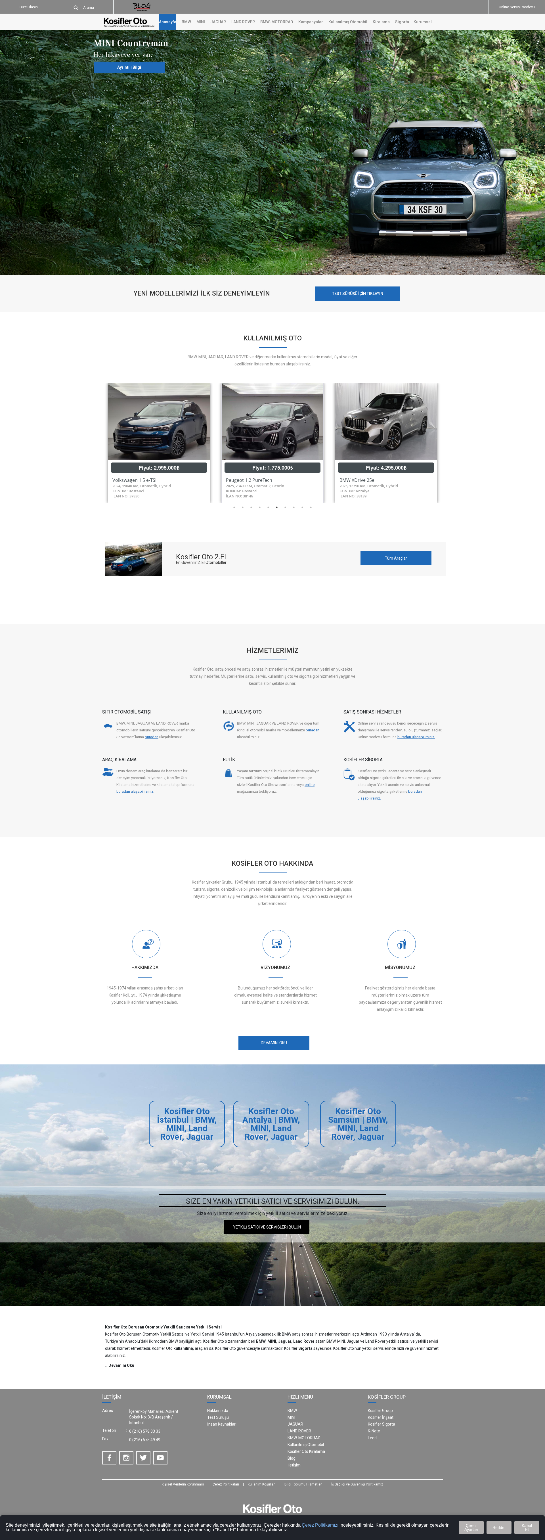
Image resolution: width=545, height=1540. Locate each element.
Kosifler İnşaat (380, 1417)
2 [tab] (243, 507)
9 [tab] (302, 507)
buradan (151, 737)
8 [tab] (294, 507)
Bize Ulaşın (29, 7)
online (310, 784)
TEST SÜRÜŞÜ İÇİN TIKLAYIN (357, 293)
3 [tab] (251, 507)
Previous (98, 443)
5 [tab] (268, 507)
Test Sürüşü (218, 1417)
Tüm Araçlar (396, 558)
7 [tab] (285, 507)
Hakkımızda (217, 1410)
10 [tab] (311, 507)
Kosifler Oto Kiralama (306, 1451)
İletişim (294, 1465)
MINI (291, 1417)
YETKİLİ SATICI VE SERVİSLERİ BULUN (267, 1227)
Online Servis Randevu (517, 7)
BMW (292, 1410)
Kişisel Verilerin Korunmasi (183, 1484)
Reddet (499, 1527)
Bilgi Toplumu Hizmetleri (303, 1484)
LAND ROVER (299, 1431)
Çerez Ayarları (471, 1527)
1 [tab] (234, 507)
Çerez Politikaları (226, 1484)
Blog (291, 1458)
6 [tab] (277, 507)
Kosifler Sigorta (381, 1424)
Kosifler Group (380, 1410)
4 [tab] (260, 507)
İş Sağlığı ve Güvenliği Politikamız (357, 1484)
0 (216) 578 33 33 (144, 1431)
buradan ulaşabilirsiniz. (416, 737)
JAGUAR (295, 1424)
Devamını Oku (121, 1365)
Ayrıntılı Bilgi (129, 67)
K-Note (374, 1431)
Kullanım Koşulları (262, 1484)
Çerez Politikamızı (320, 1525)
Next (447, 443)
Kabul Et (527, 1527)
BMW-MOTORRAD (304, 1438)
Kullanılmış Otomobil (347, 22)
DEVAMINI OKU (274, 1043)
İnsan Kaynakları (221, 1424)
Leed (372, 1438)
